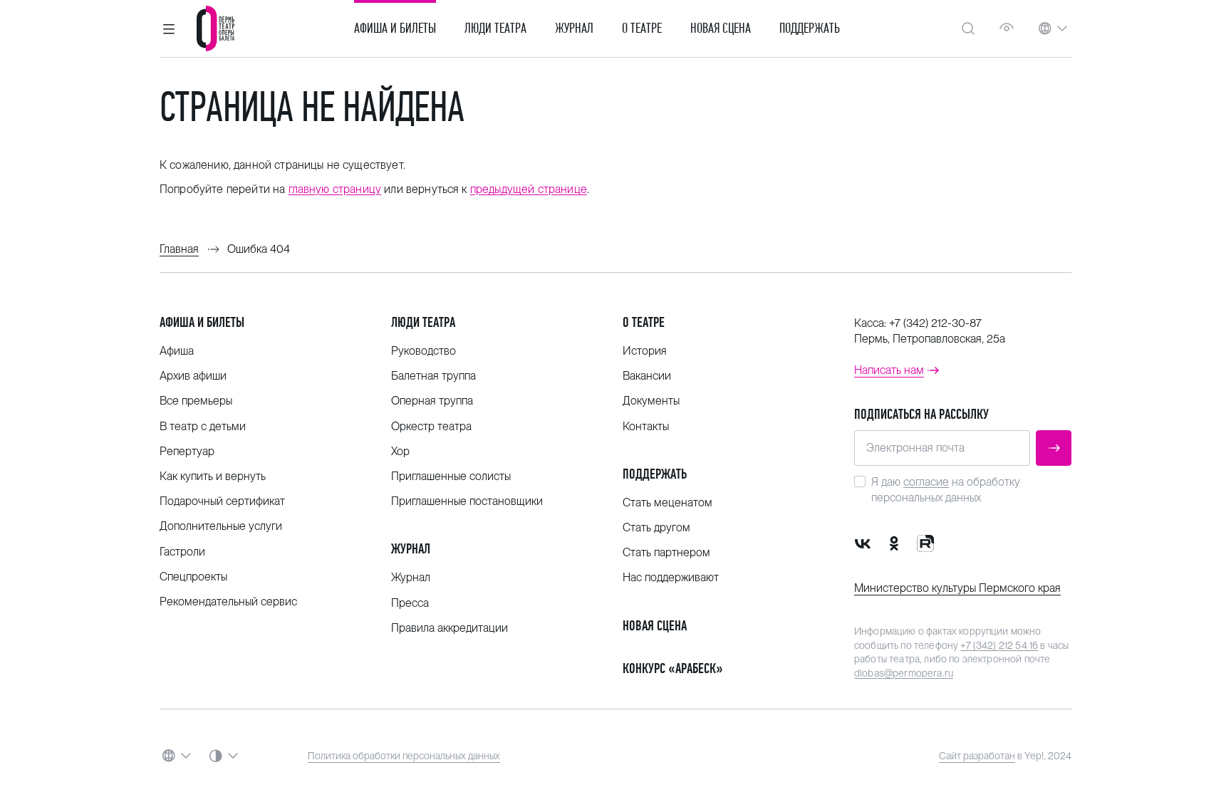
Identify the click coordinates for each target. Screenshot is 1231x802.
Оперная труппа (432, 400)
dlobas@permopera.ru (903, 673)
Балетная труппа (433, 375)
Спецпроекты (193, 576)
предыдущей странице (528, 189)
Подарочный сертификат (222, 501)
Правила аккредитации (449, 628)
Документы (651, 400)
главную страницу (335, 189)
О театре (642, 28)
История (645, 351)
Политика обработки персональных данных (404, 755)
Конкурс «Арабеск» (673, 668)
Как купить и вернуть (213, 476)
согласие (926, 482)
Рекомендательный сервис (228, 601)
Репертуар (187, 451)
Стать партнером (666, 552)
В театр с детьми (203, 426)
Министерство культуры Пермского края (957, 588)
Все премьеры (196, 400)
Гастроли (182, 551)
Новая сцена (720, 28)
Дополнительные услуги (221, 526)
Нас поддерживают (671, 577)
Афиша (177, 351)
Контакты (646, 426)
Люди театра (495, 28)
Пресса (410, 603)
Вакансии (647, 375)
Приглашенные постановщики (467, 501)
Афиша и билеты (395, 28)
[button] (169, 28)
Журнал (574, 28)
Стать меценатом (667, 502)
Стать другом (656, 527)
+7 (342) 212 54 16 (999, 645)
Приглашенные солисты (451, 476)
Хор (400, 451)
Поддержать (809, 28)
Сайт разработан (977, 755)
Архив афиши (193, 375)
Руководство (423, 351)
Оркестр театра (431, 426)
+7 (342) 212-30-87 (935, 323)
